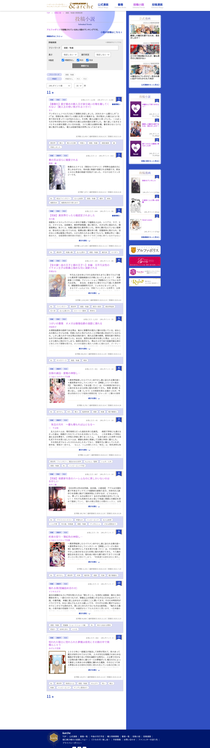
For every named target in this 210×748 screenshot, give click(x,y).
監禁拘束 (85, 411)
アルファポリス (53, 29)
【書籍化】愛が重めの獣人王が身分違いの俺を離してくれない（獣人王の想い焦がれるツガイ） (79, 105)
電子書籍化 (112, 411)
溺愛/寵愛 (105, 143)
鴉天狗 (86, 575)
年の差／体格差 (67, 524)
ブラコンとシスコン (64, 520)
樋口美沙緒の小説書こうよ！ (75, 739)
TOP (64, 736)
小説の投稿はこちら (110, 32)
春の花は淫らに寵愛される (63, 159)
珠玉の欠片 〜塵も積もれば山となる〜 (72, 424)
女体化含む (64, 629)
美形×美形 (97, 306)
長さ (50, 54)
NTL (69, 411)
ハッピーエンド (93, 520)
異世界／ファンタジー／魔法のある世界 (65, 461)
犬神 (78, 575)
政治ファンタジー (63, 198)
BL (51, 198)
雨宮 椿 (53, 163)
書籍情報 (115, 104)
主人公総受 (78, 198)
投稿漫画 (147, 736)
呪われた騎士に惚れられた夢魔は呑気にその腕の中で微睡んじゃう (79, 643)
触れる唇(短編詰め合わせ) (63, 588)
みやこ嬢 (53, 484)
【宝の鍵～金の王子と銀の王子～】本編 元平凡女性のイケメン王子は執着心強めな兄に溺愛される (79, 266)
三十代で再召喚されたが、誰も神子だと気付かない (144, 57)
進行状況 (85, 54)
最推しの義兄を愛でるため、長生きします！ (144, 36)
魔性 (101, 198)
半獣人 (82, 143)
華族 (85, 360)
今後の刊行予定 (97, 736)
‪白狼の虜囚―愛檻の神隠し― (64, 373)
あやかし (60, 411)
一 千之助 (53, 427)
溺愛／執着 (93, 143)
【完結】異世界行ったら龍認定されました (72, 215)
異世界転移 (109, 306)
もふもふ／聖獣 (91, 461)
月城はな (53, 271)
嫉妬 (108, 198)
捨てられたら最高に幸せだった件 (150, 144)
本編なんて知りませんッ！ (150, 105)
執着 (102, 411)
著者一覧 (126, 736)
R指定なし (69, 60)
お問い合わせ (129, 739)
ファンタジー (62, 306)
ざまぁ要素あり (110, 524)
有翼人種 (69, 252)
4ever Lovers (147, 220)
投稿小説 (136, 736)
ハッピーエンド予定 (76, 465)
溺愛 (95, 411)
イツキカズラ (54, 591)
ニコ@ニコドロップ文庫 (59, 376)
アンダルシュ (95, 524)
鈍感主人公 (70, 683)
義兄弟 (104, 252)
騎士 (111, 683)
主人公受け (81, 252)
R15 (81, 60)
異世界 (52, 143)
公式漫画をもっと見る (149, 85)
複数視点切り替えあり (69, 202)
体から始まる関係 (104, 625)
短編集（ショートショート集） (75, 625)
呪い (103, 683)
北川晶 (52, 218)
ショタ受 (53, 524)
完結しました (55, 147)
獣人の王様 (71, 143)
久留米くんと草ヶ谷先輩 (150, 201)
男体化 (92, 310)
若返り (52, 629)
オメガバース (62, 360)
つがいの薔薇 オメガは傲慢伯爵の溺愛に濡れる (75, 323)
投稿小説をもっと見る (149, 161)
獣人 (61, 143)
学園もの (79, 520)
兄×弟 (52, 310)
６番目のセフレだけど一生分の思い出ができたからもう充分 (144, 77)
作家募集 (117, 739)
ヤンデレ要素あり (81, 687)
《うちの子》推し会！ (100, 739)
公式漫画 (73, 736)
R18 (91, 60)
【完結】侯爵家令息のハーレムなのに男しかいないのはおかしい (79, 480)
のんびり (94, 683)
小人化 (74, 629)
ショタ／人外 (106, 461)
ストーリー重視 (80, 310)
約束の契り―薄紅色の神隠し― (66, 536)
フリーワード (54, 48)
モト (51, 110)
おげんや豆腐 (54, 648)
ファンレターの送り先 (148, 739)
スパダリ (114, 252)
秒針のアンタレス (149, 180)
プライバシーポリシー (72, 742)
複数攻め (53, 202)
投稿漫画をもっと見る (149, 237)
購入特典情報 (113, 736)
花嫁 (102, 575)
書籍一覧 (84, 736)
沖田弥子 (53, 326)
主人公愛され (65, 310)
